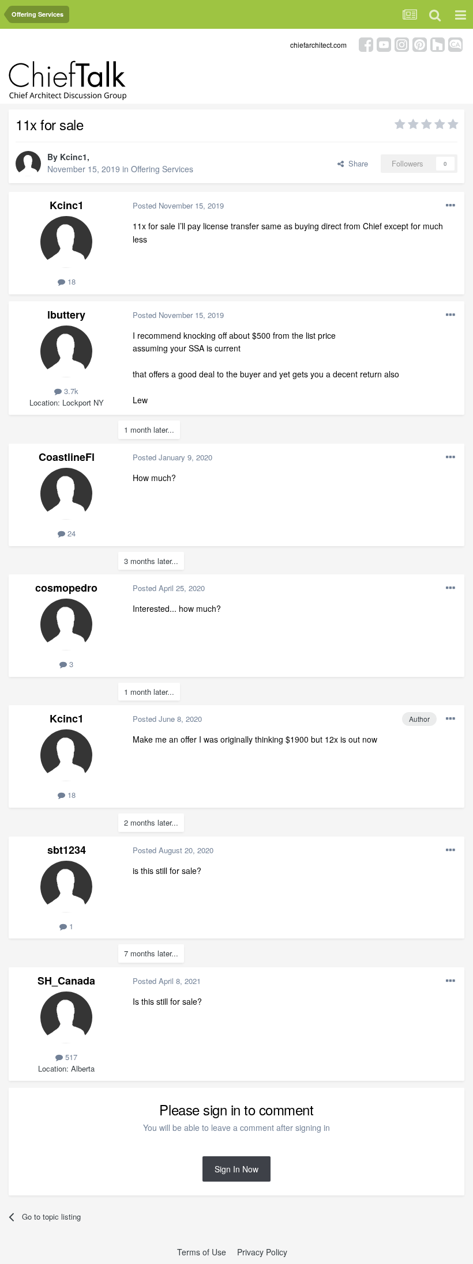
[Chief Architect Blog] (455, 43)
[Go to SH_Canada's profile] (66, 1017)
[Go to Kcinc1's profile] (28, 163)
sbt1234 (66, 849)
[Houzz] (437, 43)
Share (356, 163)
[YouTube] (384, 43)
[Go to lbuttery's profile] (66, 351)
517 (70, 1056)
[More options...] (450, 206)
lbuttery (66, 314)
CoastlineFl (67, 456)
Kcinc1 (73, 156)
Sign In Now (236, 1169)
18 (70, 281)
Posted (178, 205)
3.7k (70, 390)
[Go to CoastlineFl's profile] (66, 494)
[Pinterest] (419, 43)
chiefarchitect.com (318, 45)
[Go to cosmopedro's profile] (66, 624)
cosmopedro (66, 587)
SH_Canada (66, 980)
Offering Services (162, 169)
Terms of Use (201, 1252)
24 (70, 533)
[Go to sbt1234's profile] (66, 887)
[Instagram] (402, 43)
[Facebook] (366, 43)
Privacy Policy (262, 1252)
